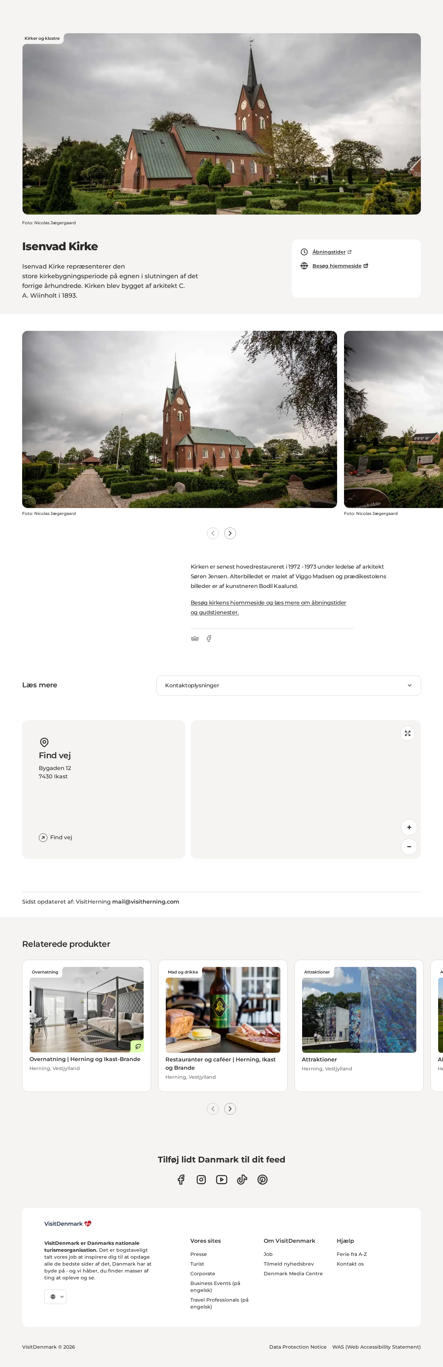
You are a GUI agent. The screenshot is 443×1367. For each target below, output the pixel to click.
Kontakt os (350, 1264)
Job (268, 1254)
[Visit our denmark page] (181, 1180)
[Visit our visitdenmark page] (222, 1180)
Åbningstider (329, 252)
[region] (306, 789)
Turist (197, 1264)
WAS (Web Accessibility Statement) (376, 1347)
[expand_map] (407, 733)
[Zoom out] (409, 847)
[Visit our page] (201, 1180)
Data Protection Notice (298, 1347)
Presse (198, 1254)
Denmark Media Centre (293, 1273)
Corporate (202, 1273)
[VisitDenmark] (68, 1223)
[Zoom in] (409, 827)
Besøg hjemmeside (337, 266)
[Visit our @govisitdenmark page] (242, 1180)
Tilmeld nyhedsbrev (289, 1264)
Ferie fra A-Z (352, 1254)
